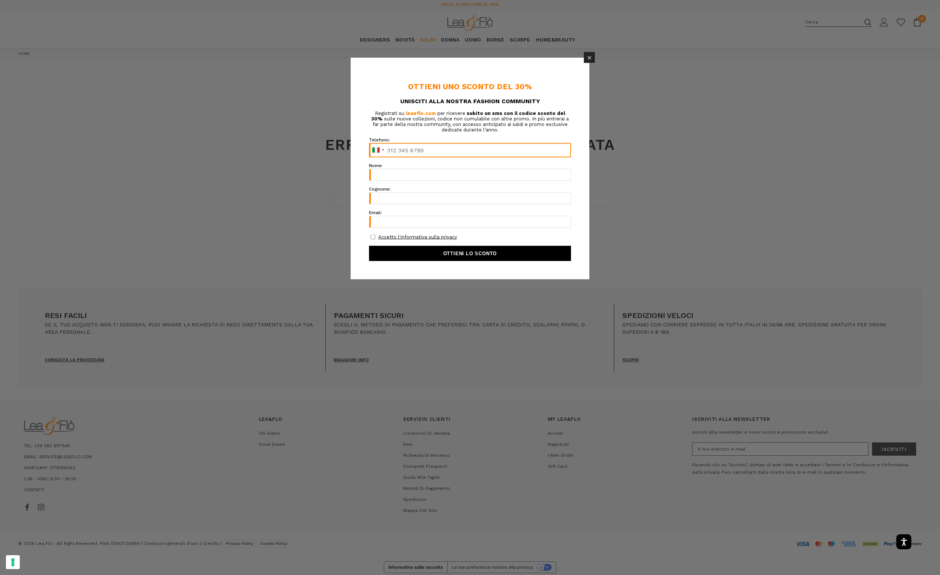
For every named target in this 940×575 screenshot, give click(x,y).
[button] (589, 57)
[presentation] (13, 562)
